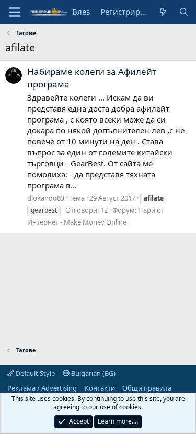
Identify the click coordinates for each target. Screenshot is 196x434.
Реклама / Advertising (42, 388)
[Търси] (184, 11)
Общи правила (146, 388)
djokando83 (45, 198)
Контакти (100, 388)
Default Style (34, 373)
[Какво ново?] (163, 11)
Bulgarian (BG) (93, 373)
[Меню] (14, 12)
